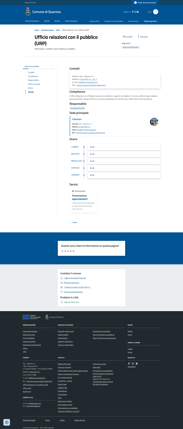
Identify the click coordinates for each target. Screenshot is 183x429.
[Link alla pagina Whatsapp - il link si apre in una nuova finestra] (135, 11)
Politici (25, 348)
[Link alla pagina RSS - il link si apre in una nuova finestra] (138, 11)
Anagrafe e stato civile (66, 331)
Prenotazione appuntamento (103, 381)
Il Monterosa (62, 391)
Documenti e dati (29, 334)
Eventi (130, 352)
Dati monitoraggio (29, 420)
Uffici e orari (27, 388)
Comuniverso (62, 394)
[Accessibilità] (6, 422)
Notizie (130, 331)
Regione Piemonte (30, 2)
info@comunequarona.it (87, 82)
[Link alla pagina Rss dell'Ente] (137, 363)
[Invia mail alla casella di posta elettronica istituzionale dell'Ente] (36, 378)
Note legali (96, 367)
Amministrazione (32, 21)
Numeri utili (27, 391)
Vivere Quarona (71, 21)
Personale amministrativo (32, 345)
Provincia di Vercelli (64, 367)
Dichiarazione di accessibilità (68, 408)
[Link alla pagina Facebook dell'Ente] (129, 363)
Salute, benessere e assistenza (103, 334)
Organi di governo (29, 341)
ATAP (60, 398)
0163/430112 (84, 126)
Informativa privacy (99, 364)
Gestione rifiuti (94, 21)
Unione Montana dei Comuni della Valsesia (73, 370)
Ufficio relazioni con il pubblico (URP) (35, 384)
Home (37, 30)
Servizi (57, 21)
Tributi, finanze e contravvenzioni (104, 338)
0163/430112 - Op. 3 (88, 79)
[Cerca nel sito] (154, 11)
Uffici (58, 30)
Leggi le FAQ (97, 376)
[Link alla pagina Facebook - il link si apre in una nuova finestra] (132, 11)
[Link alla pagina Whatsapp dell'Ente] (133, 363)
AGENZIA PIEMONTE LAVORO (68, 411)
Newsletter (132, 366)
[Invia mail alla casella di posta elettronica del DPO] (34, 403)
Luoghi (130, 349)
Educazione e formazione (101, 331)
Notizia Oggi (62, 384)
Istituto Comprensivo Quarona (68, 374)
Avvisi (130, 334)
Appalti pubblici (63, 334)
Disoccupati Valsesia (65, 401)
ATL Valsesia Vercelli (65, 377)
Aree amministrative (30, 331)
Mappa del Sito (80, 420)
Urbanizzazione (133, 21)
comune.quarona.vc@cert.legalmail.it (90, 85)
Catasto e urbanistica (65, 341)
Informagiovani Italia (65, 404)
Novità (46, 21)
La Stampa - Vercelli (65, 381)
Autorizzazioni (63, 338)
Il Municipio (76, 119)
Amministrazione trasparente (103, 373)
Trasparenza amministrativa (113, 21)
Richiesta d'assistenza (100, 384)
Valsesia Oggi (62, 387)
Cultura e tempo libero (65, 345)
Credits (62, 420)
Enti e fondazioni (29, 338)
